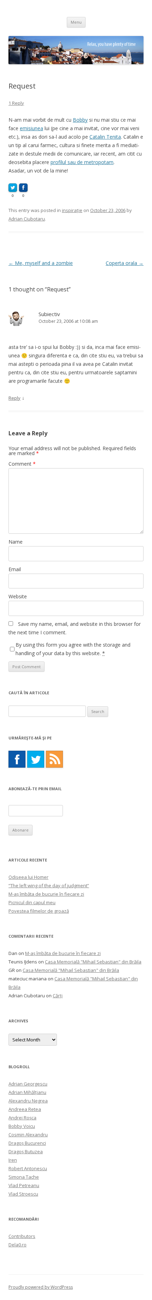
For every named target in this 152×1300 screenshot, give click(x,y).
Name (15, 541)
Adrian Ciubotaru (26, 219)
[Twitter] (35, 759)
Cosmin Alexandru (28, 1134)
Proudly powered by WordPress (40, 1287)
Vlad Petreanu (23, 1185)
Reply (14, 398)
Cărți (58, 995)
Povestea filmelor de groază (38, 911)
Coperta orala (125, 263)
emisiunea (31, 128)
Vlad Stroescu (23, 1194)
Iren (12, 1160)
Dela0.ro (17, 1244)
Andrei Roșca (22, 1117)
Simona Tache (23, 1177)
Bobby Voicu (21, 1126)
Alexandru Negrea (28, 1101)
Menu (76, 22)
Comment (22, 463)
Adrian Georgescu (27, 1084)
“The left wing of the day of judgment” (48, 885)
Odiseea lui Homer (28, 877)
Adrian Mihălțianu (27, 1092)
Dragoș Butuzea (25, 1151)
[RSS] (54, 759)
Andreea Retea (24, 1109)
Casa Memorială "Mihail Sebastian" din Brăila (93, 962)
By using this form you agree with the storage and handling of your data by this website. (73, 649)
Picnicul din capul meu (31, 902)
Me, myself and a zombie (40, 263)
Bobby (80, 119)
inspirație (72, 210)
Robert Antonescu (27, 1168)
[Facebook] (16, 759)
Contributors (21, 1236)
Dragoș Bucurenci (27, 1143)
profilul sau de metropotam (82, 162)
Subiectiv (49, 314)
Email (14, 569)
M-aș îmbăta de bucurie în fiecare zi (46, 894)
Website (17, 596)
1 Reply (16, 103)
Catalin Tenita (105, 136)
